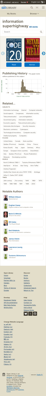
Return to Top (28, 290)
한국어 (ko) (8, 347)
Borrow (32, 65)
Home (26, 275)
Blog (5, 285)
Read (14, 65)
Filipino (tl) (7, 364)
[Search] (31, 7)
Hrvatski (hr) (8, 342)
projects (10, 386)
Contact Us (28, 303)
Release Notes (29, 310)
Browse (33, 13)
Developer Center (10, 300)
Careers (6, 283)
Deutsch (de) (8, 329)
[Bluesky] (26, 314)
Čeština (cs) (8, 327)
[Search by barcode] (37, 7)
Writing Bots (8, 307)
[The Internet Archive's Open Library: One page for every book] (10, 7)
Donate (24, 2)
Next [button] (43, 56)
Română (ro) (8, 352)
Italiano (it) (7, 344)
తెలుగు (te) (7, 357)
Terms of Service (10, 288)
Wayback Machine (13, 388)
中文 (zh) (7, 362)
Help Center (28, 300)
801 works (33, 27)
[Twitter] (30, 314)
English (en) (8, 332)
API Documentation (10, 303)
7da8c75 (40, 375)
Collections (28, 285)
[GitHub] (35, 314)
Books (26, 278)
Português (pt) (9, 349)
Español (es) (8, 334)
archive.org (11, 389)
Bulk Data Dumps (10, 305)
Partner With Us (9, 280)
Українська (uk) (9, 359)
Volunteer (7, 278)
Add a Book (28, 307)
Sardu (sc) (7, 354)
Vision (6, 275)
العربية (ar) (7, 324)
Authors (26, 280)
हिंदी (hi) (6, 339)
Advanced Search (30, 288)
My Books (11, 13)
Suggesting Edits (30, 305)
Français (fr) (8, 337)
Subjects (27, 283)
